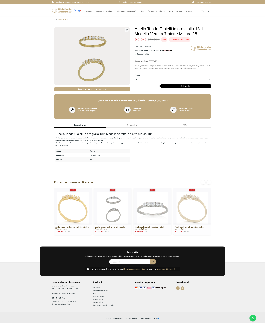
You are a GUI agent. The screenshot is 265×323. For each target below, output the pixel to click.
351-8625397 (208, 2)
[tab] (80, 125)
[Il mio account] (209, 11)
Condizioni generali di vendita (103, 305)
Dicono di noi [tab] (132, 125)
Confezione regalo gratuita (132, 2)
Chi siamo (96, 288)
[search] (197, 11)
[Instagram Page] (182, 288)
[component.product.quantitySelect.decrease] (137, 86)
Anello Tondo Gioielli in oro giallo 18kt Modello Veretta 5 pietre (72, 228)
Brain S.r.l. (150, 318)
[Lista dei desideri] (203, 11)
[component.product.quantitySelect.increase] (157, 86)
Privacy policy (98, 299)
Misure (137, 75)
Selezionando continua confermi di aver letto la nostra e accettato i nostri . (132, 269)
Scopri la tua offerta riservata (92, 88)
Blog (94, 293)
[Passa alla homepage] (62, 10)
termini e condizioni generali (166, 269)
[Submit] (153, 261)
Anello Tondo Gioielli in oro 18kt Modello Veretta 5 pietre (110, 228)
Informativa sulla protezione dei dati (134, 269)
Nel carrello (185, 86)
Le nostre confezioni (100, 290)
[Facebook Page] (178, 288)
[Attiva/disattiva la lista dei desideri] (127, 30)
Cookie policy (98, 302)
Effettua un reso (98, 296)
